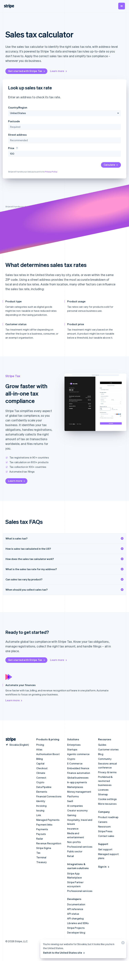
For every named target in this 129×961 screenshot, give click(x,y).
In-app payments (77, 782)
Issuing (40, 810)
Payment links (44, 824)
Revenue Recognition (48, 843)
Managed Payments (47, 819)
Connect (41, 777)
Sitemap (103, 794)
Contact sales (106, 836)
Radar (39, 838)
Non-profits (74, 842)
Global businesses (78, 777)
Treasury (41, 862)
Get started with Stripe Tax (25, 71)
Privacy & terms (107, 772)
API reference (75, 909)
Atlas (39, 749)
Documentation (76, 904)
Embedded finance (78, 768)
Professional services (79, 846)
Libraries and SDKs (78, 923)
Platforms (73, 796)
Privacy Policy (51, 172)
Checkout (42, 768)
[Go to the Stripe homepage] (9, 739)
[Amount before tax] (16, 148)
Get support (105, 849)
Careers (102, 821)
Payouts (41, 834)
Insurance (72, 828)
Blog (100, 754)
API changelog (75, 918)
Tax (38, 852)
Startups (72, 749)
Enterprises (74, 744)
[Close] (122, 943)
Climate (40, 773)
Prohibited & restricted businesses (105, 781)
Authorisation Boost (48, 754)
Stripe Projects (76, 927)
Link (38, 815)
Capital (40, 763)
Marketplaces (75, 787)
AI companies (75, 805)
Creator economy (77, 810)
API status (73, 913)
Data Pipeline (44, 787)
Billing (39, 758)
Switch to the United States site (62, 952)
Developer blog (76, 932)
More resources (107, 803)
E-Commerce (74, 763)
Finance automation (78, 773)
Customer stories (108, 749)
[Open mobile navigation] (121, 6)
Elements (41, 791)
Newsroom (104, 826)
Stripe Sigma (43, 848)
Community (105, 758)
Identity (40, 801)
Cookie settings (107, 799)
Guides (102, 744)
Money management (79, 791)
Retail (70, 856)
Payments (42, 829)
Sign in (102, 866)
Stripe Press (105, 831)
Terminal (41, 857)
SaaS (70, 801)
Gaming (71, 815)
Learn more (57, 71)
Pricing (40, 744)
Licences (103, 789)
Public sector (74, 851)
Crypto (40, 782)
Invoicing (41, 805)
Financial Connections (48, 796)
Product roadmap (108, 817)
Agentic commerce (78, 754)
